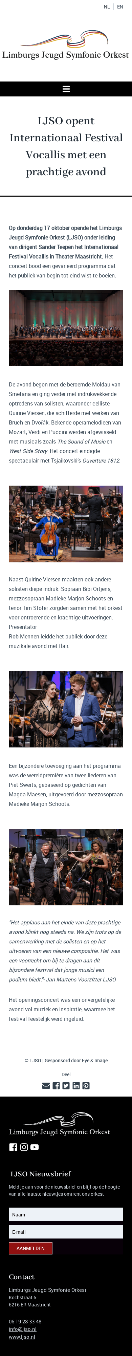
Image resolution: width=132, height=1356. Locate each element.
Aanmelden (31, 1248)
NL (107, 6)
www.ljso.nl (22, 1336)
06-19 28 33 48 (25, 1321)
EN (120, 6)
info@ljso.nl (23, 1328)
